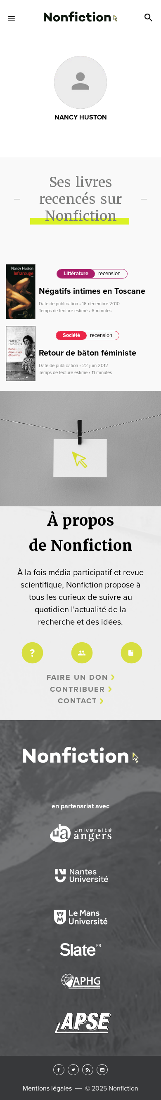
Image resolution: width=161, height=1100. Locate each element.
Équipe (80, 647)
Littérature (76, 273)
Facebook (58, 1069)
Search (149, 18)
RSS (87, 1069)
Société (71, 335)
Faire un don (77, 677)
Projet (31, 647)
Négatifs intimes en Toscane (92, 291)
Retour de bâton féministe (87, 353)
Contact (77, 700)
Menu (12, 18)
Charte (130, 647)
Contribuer (77, 689)
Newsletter (102, 1069)
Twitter (73, 1069)
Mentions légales (47, 1088)
